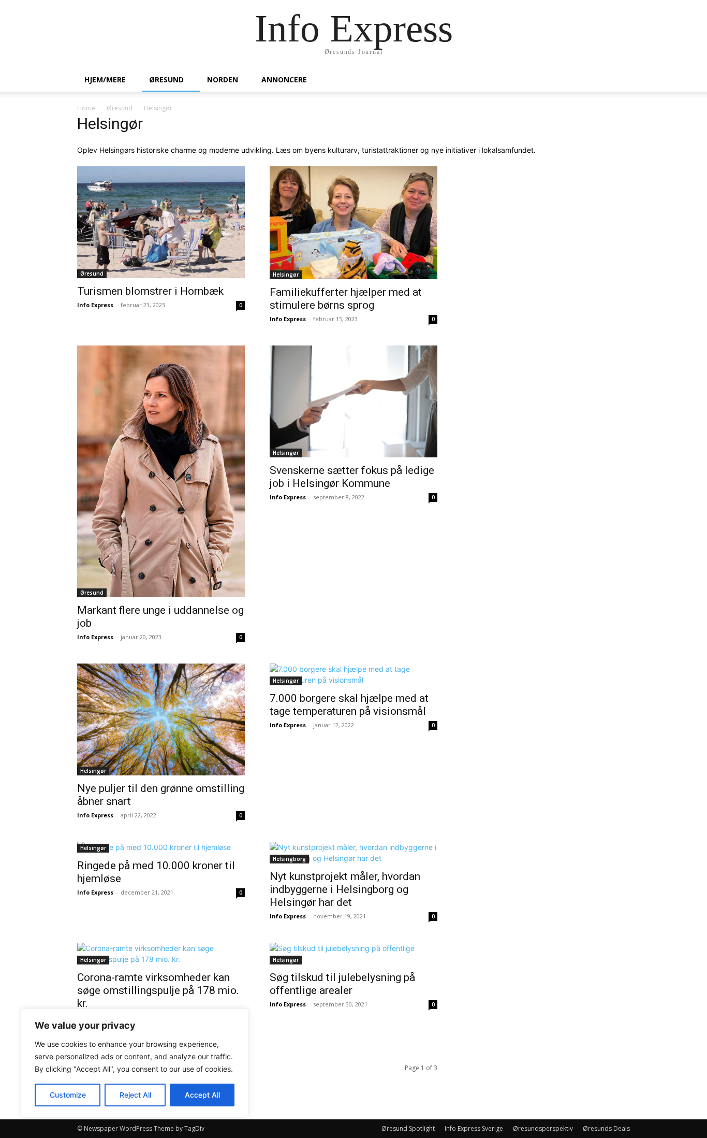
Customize (68, 1094)
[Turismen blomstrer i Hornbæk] (161, 222)
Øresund (166, 79)
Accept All (202, 1094)
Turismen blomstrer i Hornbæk (150, 291)
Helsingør (286, 274)
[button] (617, 80)
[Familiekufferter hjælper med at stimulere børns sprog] (353, 222)
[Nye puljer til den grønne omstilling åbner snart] (161, 719)
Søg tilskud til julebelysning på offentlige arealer (342, 984)
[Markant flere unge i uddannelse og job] (161, 471)
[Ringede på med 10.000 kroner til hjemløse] (161, 847)
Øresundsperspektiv (543, 1128)
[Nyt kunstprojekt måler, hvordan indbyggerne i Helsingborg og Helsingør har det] (353, 852)
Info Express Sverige (474, 1128)
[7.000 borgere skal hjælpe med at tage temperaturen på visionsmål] (353, 674)
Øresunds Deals (606, 1128)
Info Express (95, 305)
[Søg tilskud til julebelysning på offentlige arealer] (353, 953)
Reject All (135, 1094)
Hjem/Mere (105, 79)
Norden (222, 79)
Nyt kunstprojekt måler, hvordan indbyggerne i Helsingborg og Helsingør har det (345, 889)
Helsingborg (289, 858)
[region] (134, 1063)
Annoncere (284, 79)
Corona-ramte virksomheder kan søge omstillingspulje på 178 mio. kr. (158, 990)
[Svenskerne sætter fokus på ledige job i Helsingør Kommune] (353, 401)
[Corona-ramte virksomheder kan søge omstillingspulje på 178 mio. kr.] (161, 953)
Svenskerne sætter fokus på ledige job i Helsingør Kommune (352, 476)
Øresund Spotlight (408, 1128)
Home (86, 108)
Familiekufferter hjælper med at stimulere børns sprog (346, 298)
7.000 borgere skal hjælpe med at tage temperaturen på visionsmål (349, 704)
